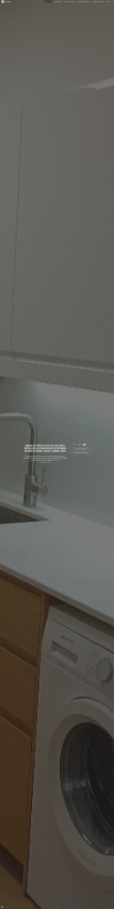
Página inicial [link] (48, 1)
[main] (45, 448)
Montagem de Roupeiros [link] (98, 1)
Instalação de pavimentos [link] (83, 1)
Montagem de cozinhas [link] (69, 1)
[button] (112, 1)
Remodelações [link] (58, 1)
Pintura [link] (107, 1)
